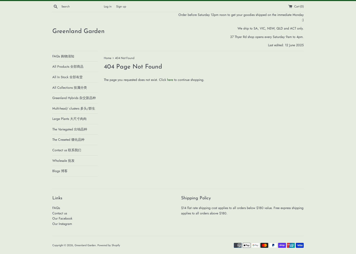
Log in (108, 6)
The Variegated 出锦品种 (69, 129)
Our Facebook (62, 218)
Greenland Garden (78, 31)
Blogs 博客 (60, 171)
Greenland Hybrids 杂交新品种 (74, 98)
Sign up (121, 6)
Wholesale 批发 (63, 160)
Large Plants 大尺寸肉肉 (69, 118)
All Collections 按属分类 (69, 87)
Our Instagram (62, 223)
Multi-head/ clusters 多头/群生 (73, 108)
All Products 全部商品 (67, 66)
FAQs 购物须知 (63, 56)
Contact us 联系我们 (66, 150)
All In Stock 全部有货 (67, 77)
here (170, 79)
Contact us (59, 213)
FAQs (56, 208)
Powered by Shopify (108, 245)
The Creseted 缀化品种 (68, 139)
